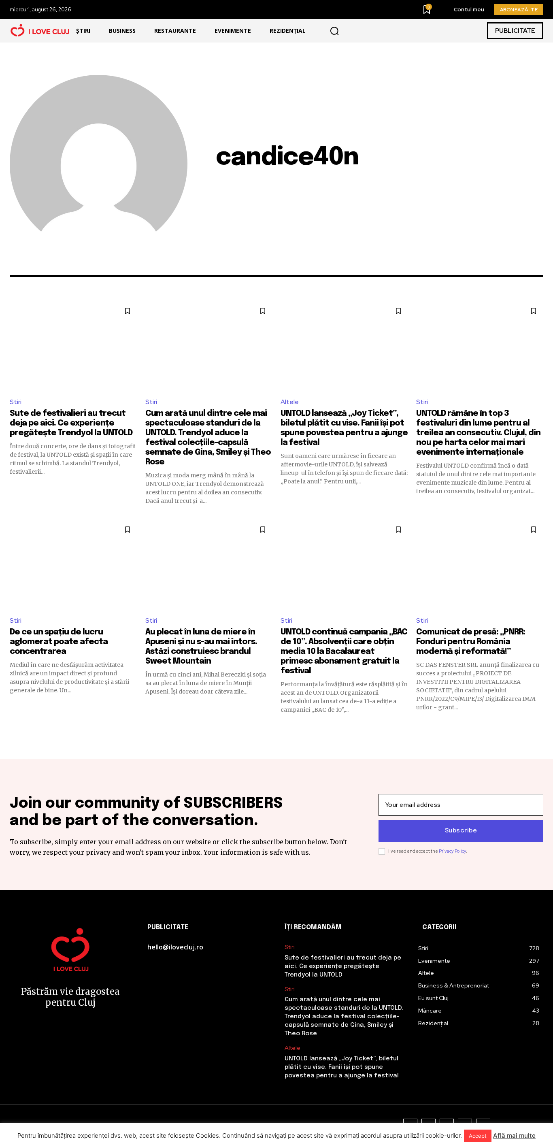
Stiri (15, 402)
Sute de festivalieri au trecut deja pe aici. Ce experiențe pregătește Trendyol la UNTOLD (71, 423)
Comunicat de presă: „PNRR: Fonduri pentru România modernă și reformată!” (470, 642)
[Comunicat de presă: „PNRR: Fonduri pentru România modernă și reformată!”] (480, 564)
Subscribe (461, 831)
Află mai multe (514, 1135)
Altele (290, 402)
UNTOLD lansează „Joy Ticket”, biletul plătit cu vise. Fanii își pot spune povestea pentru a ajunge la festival (342, 1067)
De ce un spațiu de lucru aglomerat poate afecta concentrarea (59, 642)
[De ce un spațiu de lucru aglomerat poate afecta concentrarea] (73, 564)
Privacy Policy (452, 851)
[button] (334, 31)
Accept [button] (478, 1135)
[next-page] (538, 728)
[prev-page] (15, 728)
